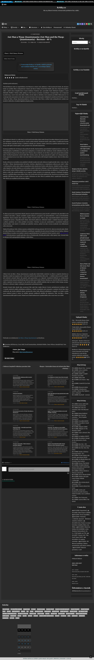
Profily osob (33, 613)
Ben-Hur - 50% (83, 444)
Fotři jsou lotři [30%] (17, 393)
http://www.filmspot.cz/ (26, 352)
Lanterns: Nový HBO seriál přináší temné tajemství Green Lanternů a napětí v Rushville (85, 240)
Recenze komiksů (70, 613)
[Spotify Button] (89, 24)
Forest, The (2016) (84, 463)
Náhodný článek (70, 27)
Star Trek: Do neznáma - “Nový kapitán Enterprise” (79, 417)
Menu (5, 4)
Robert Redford (82, 413)
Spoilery (36, 616)
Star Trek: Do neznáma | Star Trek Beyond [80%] (80, 409)
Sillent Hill (82, 377)
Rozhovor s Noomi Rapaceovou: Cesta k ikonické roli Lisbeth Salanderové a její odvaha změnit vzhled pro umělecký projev (81, 353)
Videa (69, 616)
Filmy (5, 27)
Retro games (6, 616)
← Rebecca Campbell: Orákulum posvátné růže (16, 366)
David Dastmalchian (31, 344)
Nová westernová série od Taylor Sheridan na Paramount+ (23, 412)
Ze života (12, 618)
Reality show (41, 613)
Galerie (8, 611)
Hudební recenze (39, 611)
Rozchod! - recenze (84, 395)
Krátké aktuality (64, 611)
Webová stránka (10, 358)
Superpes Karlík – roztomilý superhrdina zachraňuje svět (22, 428)
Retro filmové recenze (58, 453)
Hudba (31, 611)
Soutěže (24, 616)
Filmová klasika (41, 609)
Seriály (15, 27)
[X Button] (78, 24)
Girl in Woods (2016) (85, 474)
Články (17, 618)
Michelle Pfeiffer (42, 344)
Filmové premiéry (75, 609)
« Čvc (19, 653)
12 (25, 640)
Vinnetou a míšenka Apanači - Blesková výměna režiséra (81, 519)
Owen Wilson (51, 344)
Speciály (30, 616)
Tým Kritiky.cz (47, 27)
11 (22, 640)
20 (28, 643)
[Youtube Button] (87, 24)
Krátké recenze (73, 611)
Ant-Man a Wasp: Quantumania (27, 338)
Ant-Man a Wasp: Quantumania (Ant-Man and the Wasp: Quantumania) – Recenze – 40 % (35, 38)
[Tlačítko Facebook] (80, 24)
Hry (24, 27)
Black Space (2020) (84, 512)
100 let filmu (6, 609)
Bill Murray (14, 344)
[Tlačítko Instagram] (84, 24)
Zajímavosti (74, 616)
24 (19, 647)
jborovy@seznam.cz (85, 591)
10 (19, 640)
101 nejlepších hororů (16, 609)
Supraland (83, 510)
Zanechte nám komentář (44, 42)
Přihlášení (66, 462)
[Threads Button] (82, 24)
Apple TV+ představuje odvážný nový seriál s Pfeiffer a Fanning (57, 412)
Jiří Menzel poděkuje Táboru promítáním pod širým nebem (81, 543)
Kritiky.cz (61, 7)
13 (28, 640)
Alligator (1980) (83, 426)
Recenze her (54, 613)
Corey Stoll (21, 344)
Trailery (57, 616)
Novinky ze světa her (23, 613)
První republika (85, 514)
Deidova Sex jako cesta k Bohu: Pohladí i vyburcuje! (80, 478)
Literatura (34, 27)
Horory (55, 437)
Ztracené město (83, 387)
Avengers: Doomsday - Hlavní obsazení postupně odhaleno (21, 444)
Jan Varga (24, 42)
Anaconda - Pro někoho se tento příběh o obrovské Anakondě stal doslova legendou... (58, 428)
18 (22, 643)
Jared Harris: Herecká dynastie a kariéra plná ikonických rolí (85, 121)
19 (25, 643)
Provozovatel (58, 27)
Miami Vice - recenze (85, 368)
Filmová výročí (50, 609)
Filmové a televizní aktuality (59, 386)
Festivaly (33, 609)
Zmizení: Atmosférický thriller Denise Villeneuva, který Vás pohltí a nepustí (56, 444)
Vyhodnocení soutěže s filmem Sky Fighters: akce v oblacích (80, 391)
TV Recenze (63, 616)
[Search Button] (91, 24)
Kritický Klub (55, 611)
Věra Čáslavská (82, 497)
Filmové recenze (36, 34)
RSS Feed (74, 565)
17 (19, 643)
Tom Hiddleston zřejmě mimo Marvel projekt (58, 377)
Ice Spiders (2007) (83, 436)
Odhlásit (79, 558)
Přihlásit (74, 558)
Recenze (47, 613)
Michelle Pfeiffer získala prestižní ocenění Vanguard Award (22, 378)
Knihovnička (48, 611)
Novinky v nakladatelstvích (9, 613)
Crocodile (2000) (83, 421)
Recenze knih (61, 613)
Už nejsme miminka (84, 446)
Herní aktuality (16, 611)
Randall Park (59, 344)
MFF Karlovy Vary (83, 611)
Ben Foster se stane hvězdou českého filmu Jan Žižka (81, 525)
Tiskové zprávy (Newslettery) (46, 616)
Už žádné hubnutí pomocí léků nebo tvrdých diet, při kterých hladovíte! (81, 467)
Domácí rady (26, 609)
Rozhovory (13, 616)
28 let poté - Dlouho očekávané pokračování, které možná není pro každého (81, 342)
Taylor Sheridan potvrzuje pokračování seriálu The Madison (58, 394)
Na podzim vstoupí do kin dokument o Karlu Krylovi (81, 440)
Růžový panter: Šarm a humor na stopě (85, 216)
